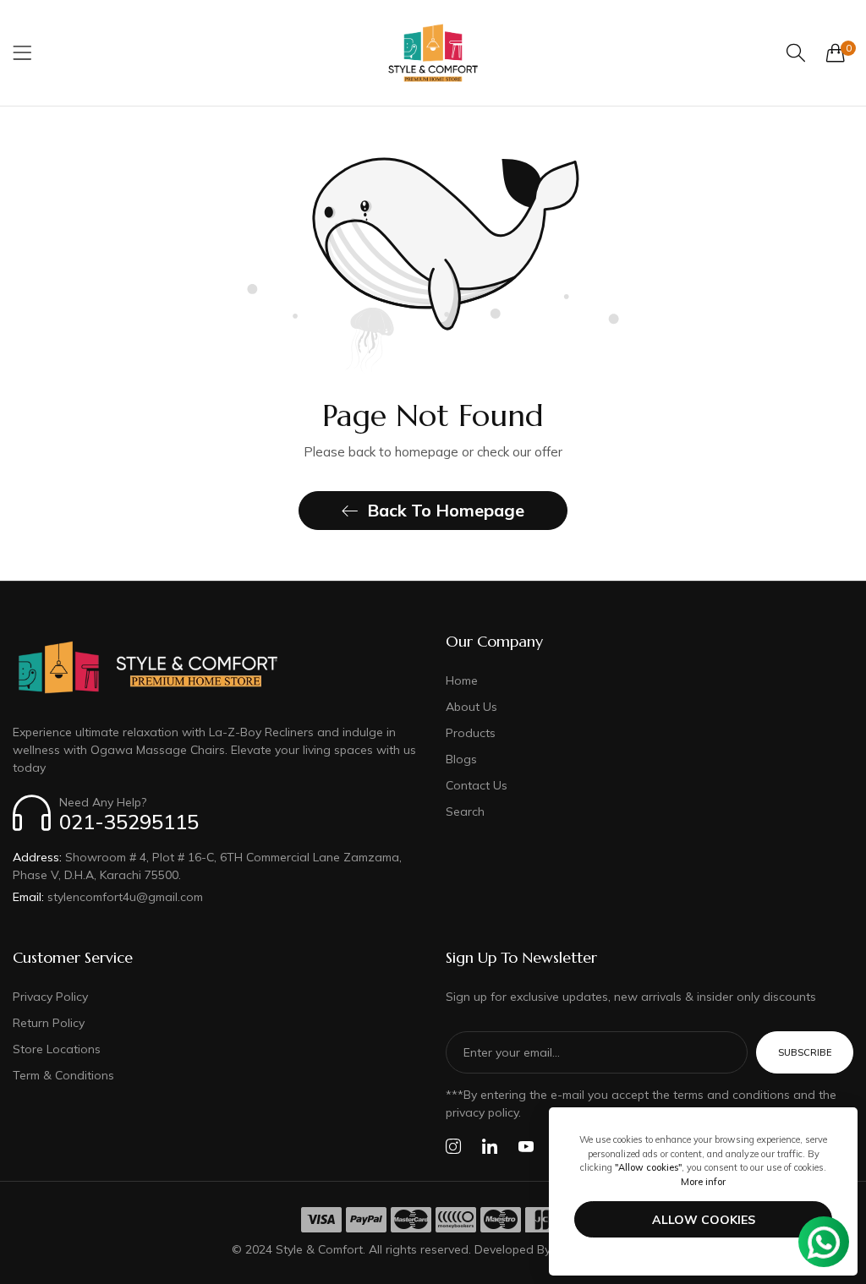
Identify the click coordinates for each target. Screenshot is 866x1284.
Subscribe (804, 1052)
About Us (471, 706)
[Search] (796, 53)
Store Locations (57, 1049)
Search (465, 811)
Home (462, 680)
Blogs (461, 759)
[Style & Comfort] (433, 53)
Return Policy (49, 1022)
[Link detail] (453, 1147)
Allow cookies (703, 1219)
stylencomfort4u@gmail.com (108, 896)
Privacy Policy (50, 996)
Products (471, 732)
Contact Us (476, 785)
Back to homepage (445, 510)
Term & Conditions (63, 1075)
